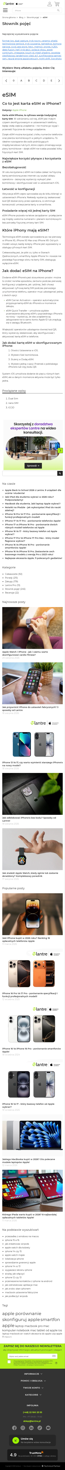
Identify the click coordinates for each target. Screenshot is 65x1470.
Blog (21, 17)
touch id (29, 52)
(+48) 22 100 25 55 (32, 1412)
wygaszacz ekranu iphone (18, 1270)
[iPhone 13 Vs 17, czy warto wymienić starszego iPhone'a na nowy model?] (32, 739)
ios (60, 1330)
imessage (19, 52)
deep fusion (8, 49)
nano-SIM (13, 403)
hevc (30, 46)
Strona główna (9, 17)
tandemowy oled (25, 55)
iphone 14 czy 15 (13, 1251)
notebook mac (26, 1330)
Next (60, 450)
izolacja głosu (38, 49)
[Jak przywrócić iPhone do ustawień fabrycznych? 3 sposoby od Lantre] (32, 683)
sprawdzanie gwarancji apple (20, 1262)
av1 (36, 55)
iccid (13, 46)
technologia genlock (13, 43)
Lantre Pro (10, 585)
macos (7, 1337)
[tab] (32, 1375)
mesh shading (42, 52)
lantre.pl (18, 1466)
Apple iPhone (19, 110)
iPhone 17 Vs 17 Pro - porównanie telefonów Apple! (33, 520)
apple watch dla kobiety (17, 1247)
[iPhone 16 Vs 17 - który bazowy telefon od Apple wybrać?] (32, 1080)
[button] (49, 4)
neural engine (15, 58)
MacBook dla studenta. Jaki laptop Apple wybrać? (32, 503)
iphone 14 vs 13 (12, 1266)
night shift (44, 58)
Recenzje (9, 592)
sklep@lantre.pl (32, 1421)
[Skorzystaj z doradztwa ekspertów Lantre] (33, 445)
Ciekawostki (11, 574)
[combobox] (32, 473)
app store (22, 46)
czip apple (57, 1333)
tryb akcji (25, 49)
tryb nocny (35, 40)
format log (8, 40)
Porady (9, 577)
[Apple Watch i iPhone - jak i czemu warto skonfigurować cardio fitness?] (32, 628)
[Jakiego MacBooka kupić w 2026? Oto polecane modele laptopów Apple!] (32, 1135)
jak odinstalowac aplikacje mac (21, 1285)
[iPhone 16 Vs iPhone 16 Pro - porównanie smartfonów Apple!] (32, 1025)
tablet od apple (47, 1330)
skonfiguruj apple (21, 1319)
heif (18, 49)
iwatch (27, 1333)
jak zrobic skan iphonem (18, 1288)
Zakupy (9, 581)
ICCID (11, 407)
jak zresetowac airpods (17, 1244)
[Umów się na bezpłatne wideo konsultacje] (32, 1445)
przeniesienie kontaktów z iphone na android (28, 1281)
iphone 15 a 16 (12, 1240)
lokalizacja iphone (14, 1258)
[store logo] (16, 3)
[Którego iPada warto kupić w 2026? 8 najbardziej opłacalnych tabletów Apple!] (32, 1191)
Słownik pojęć (33, 17)
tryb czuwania (32, 43)
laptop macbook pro (29, 1326)
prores (47, 46)
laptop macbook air (12, 1333)
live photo (56, 58)
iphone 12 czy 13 (13, 1277)
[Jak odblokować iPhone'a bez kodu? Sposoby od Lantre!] (32, 794)
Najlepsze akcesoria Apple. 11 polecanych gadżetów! (33, 558)
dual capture (21, 40)
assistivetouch (30, 58)
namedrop (46, 43)
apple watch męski (15, 1255)
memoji (38, 46)
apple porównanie (21, 1313)
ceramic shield (49, 40)
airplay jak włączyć (15, 1273)
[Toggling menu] (5, 10)
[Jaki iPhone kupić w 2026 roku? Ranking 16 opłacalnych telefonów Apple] (32, 914)
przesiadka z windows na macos (22, 1236)
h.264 (54, 46)
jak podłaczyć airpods (16, 1296)
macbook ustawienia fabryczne (21, 1292)
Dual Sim (13, 398)
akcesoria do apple (41, 1333)
